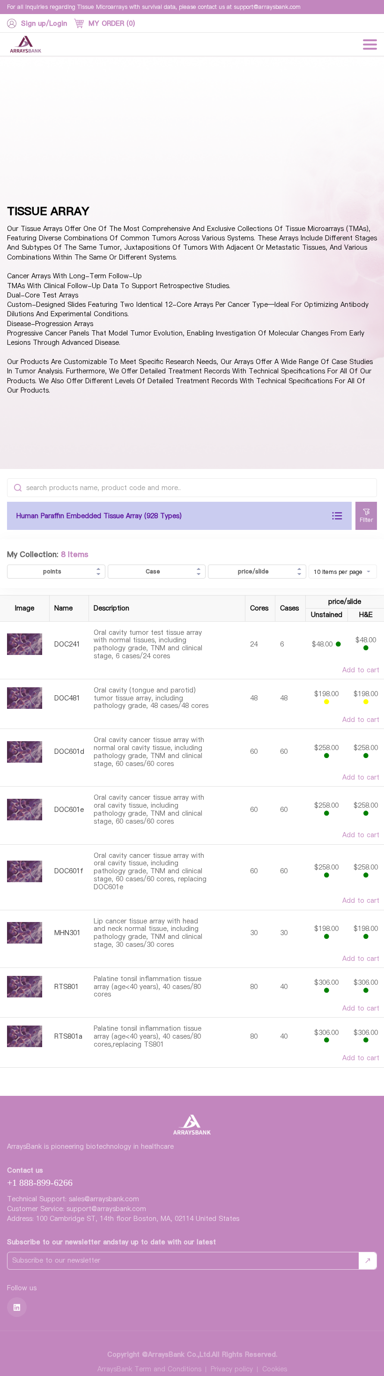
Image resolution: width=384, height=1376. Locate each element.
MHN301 (67, 933)
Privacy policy (232, 1369)
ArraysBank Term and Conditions (149, 1369)
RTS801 (66, 987)
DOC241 (67, 644)
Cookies (274, 1369)
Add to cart (360, 670)
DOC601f (68, 871)
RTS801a (68, 1037)
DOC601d (69, 752)
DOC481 (67, 698)
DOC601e (69, 810)
